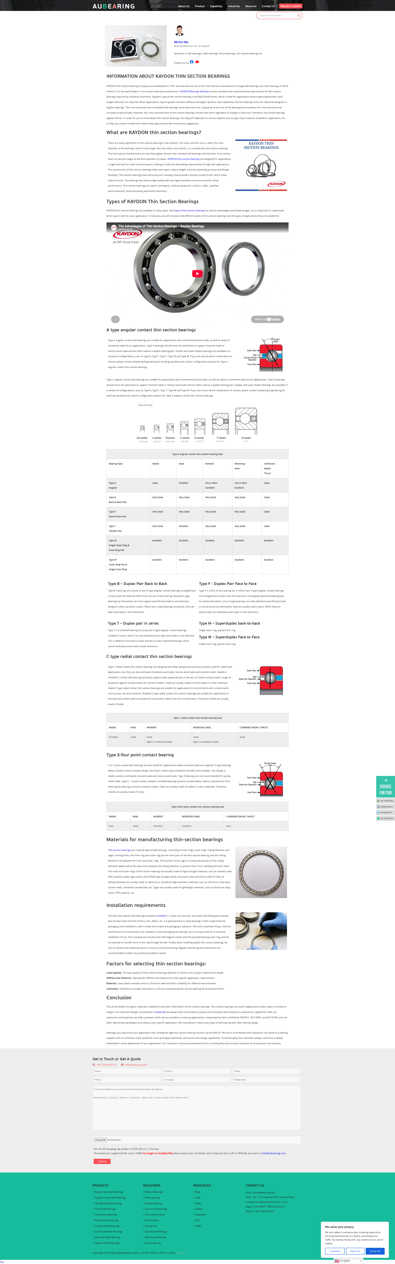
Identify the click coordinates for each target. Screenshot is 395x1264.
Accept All (375, 1251)
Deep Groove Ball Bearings (108, 1191)
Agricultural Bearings (156, 1231)
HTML (198, 1225)
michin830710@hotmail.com (268, 1206)
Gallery (199, 1208)
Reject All (355, 1251)
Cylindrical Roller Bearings (108, 1231)
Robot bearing (152, 1197)
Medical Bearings (154, 1191)
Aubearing (159, 1011)
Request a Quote (291, 6)
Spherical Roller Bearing (107, 1237)
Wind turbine (152, 1220)
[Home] (114, 7)
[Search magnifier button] (299, 15)
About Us (183, 6)
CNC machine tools (155, 1214)
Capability (216, 6)
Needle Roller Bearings (106, 1220)
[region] (355, 1240)
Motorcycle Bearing (155, 1237)
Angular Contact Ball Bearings (110, 1197)
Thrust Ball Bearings (105, 1208)
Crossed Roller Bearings (107, 1225)
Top (2, 1261)
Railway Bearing (153, 1203)
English (344, 1260)
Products (181, 1252)
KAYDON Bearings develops (194, 91)
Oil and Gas (151, 1225)
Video (198, 1203)
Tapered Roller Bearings (107, 1242)
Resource (250, 6)
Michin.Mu (181, 42)
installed (161, 915)
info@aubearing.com (136, 1064)
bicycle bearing (153, 1242)
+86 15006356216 (387, 801)
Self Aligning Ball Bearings (108, 1203)
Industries (234, 6)
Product (200, 6)
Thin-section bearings (119, 850)
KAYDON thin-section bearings (184, 158)
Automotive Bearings (156, 1208)
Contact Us (268, 6)
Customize (335, 1251)
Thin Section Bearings (105, 1214)
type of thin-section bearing (189, 210)
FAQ (197, 1220)
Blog (197, 1191)
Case (197, 1197)
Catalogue (200, 1214)
